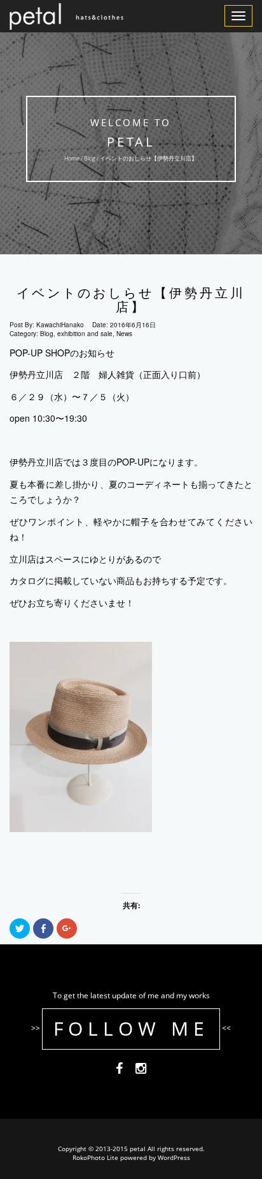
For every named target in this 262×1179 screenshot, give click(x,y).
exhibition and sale (85, 333)
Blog (90, 158)
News (124, 333)
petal (131, 141)
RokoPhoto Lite (95, 1157)
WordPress (174, 1157)
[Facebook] (119, 1069)
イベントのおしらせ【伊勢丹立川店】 (131, 299)
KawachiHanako (60, 324)
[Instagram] (140, 1069)
